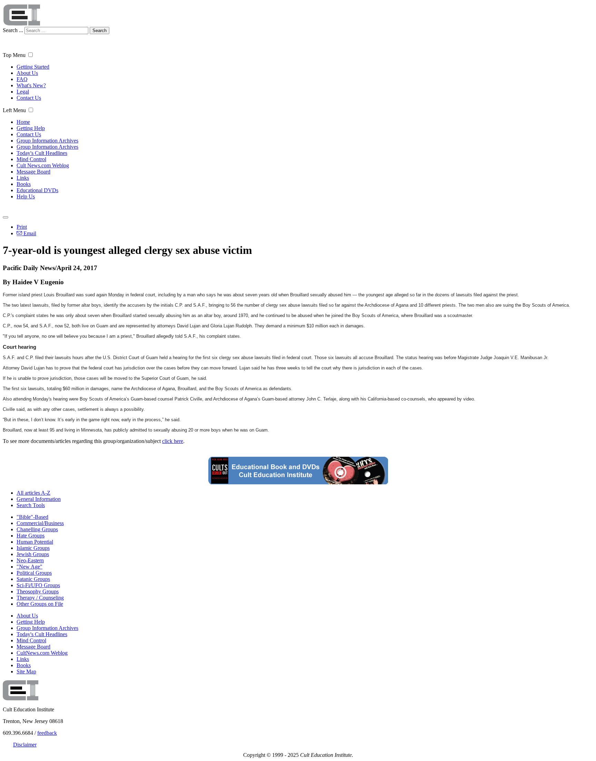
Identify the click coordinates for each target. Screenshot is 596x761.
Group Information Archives (47, 141)
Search (99, 30)
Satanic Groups (33, 579)
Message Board (33, 172)
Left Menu (14, 110)
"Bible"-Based (32, 517)
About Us (27, 73)
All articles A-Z (33, 493)
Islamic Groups (33, 548)
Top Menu (14, 55)
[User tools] (5, 217)
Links (23, 178)
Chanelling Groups (37, 529)
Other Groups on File (40, 604)
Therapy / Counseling (40, 598)
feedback (47, 733)
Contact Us (29, 98)
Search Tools (31, 505)
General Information (39, 499)
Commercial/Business (40, 523)
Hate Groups (30, 535)
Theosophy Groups (38, 591)
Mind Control (31, 159)
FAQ (22, 79)
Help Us (26, 196)
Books (24, 184)
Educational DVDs (37, 190)
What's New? (31, 85)
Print (22, 227)
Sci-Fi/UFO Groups (38, 585)
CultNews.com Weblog (42, 653)
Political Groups (34, 573)
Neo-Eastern (30, 560)
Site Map (26, 671)
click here (172, 441)
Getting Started (33, 67)
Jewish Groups (33, 554)
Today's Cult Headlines (42, 153)
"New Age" (29, 567)
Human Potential (35, 542)
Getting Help (31, 128)
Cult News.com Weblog (43, 165)
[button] (30, 54)
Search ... (13, 30)
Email (29, 233)
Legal (23, 92)
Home (23, 122)
